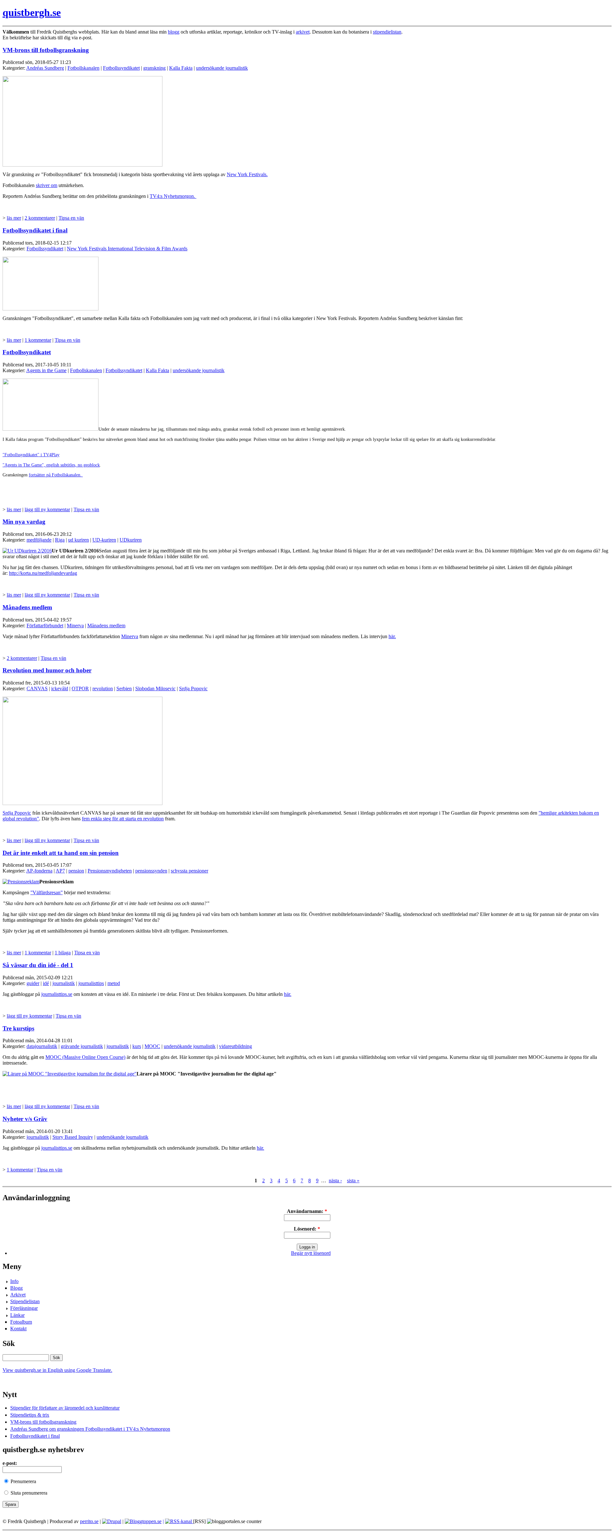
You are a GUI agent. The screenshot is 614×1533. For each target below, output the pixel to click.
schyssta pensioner (189, 870)
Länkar (17, 1315)
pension (76, 870)
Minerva (75, 625)
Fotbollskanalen (83, 68)
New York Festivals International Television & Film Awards (127, 248)
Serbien (124, 688)
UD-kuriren (104, 540)
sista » (353, 1180)
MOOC (152, 1046)
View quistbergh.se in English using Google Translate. (57, 1370)
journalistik (63, 983)
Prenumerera (22, 1481)
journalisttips (91, 983)
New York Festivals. (247, 174)
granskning (154, 68)
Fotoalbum (21, 1322)
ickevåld (59, 688)
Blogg (16, 1288)
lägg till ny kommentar (47, 509)
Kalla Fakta (181, 68)
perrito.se (89, 1521)
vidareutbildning (235, 1046)
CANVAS (37, 688)
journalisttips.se (56, 994)
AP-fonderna (39, 870)
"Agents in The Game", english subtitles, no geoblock (51, 465)
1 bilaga (63, 952)
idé (46, 983)
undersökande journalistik (222, 68)
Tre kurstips (18, 1028)
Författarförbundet (45, 625)
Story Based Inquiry (72, 1137)
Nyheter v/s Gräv (25, 1118)
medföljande (39, 540)
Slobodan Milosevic (155, 688)
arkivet (303, 32)
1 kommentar (38, 340)
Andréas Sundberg (45, 68)
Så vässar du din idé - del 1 (38, 965)
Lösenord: (307, 1229)
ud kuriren (78, 540)
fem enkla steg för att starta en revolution (123, 818)
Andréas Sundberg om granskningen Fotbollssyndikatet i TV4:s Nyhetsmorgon (90, 1429)
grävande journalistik (82, 1046)
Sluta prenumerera (28, 1493)
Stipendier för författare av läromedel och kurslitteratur (65, 1408)
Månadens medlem (27, 607)
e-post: (10, 1463)
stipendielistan (387, 32)
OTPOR (80, 688)
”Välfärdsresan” (46, 892)
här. (392, 636)
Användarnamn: (307, 1211)
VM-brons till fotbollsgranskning (46, 50)
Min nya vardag (24, 521)
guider (33, 983)
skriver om (46, 185)
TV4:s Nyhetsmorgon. (173, 196)
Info (14, 1281)
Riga (60, 540)
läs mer (14, 218)
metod (113, 983)
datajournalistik (42, 1046)
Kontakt (18, 1328)
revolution (102, 688)
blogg (173, 32)
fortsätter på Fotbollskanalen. (56, 475)
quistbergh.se (32, 12)
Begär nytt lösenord (311, 1253)
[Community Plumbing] (111, 1521)
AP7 (60, 870)
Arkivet (18, 1294)
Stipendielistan (25, 1301)
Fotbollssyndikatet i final (35, 230)
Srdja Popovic (193, 688)
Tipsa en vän (71, 218)
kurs (136, 1046)
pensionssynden (151, 870)
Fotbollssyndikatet (121, 68)
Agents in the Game (46, 370)
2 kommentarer (40, 218)
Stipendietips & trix (29, 1415)
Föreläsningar (24, 1308)
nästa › (335, 1180)
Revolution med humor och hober (47, 670)
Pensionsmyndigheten (110, 870)
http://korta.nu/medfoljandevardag (43, 573)
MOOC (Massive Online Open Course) (85, 1057)
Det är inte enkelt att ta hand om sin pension (61, 852)
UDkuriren (131, 540)
